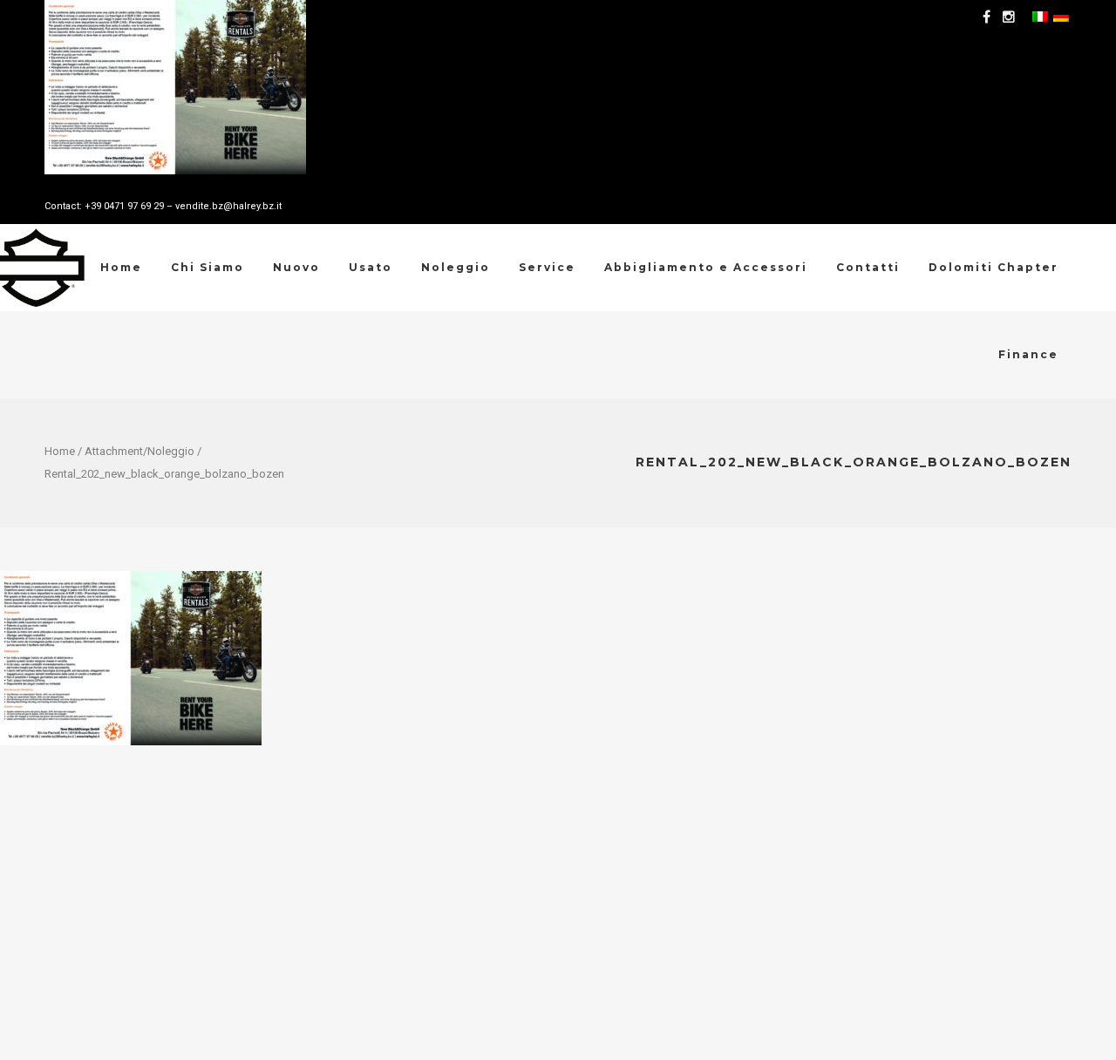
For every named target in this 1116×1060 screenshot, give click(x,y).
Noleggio (170, 451)
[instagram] (1011, 17)
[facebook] (989, 17)
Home (59, 451)
